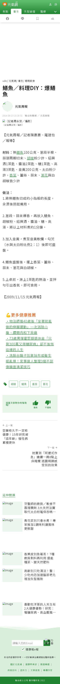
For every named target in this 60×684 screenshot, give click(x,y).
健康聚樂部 (31, 664)
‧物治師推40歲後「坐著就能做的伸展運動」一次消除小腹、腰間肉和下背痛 (29, 327)
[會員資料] (50, 4)
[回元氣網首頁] (13, 4)
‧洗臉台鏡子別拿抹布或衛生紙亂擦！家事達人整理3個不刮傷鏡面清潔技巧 (29, 361)
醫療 (43, 11)
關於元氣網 (16, 664)
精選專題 (45, 664)
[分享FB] (7, 18)
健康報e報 (32, 649)
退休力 (23, 670)
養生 (16, 11)
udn (4, 80)
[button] (55, 11)
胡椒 (30, 158)
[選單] (56, 4)
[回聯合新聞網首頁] (4, 5)
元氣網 (12, 80)
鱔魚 (20, 152)
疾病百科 (12, 670)
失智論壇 (29, 11)
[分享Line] (22, 18)
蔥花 (44, 175)
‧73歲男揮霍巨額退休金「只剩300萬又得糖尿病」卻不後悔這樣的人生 (30, 344)
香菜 (13, 175)
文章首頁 (35, 670)
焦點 (5, 11)
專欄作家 (47, 670)
